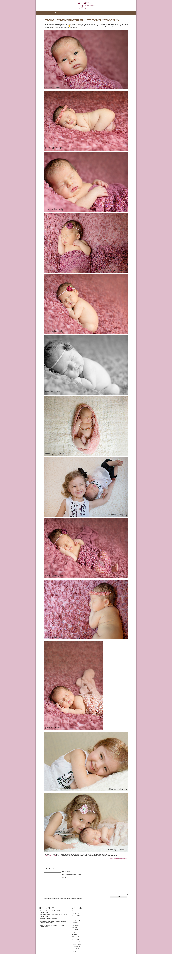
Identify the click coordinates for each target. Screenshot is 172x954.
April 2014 (75, 932)
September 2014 (76, 922)
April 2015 (75, 911)
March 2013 (75, 949)
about (75, 13)
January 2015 (76, 915)
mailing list (82, 13)
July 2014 (75, 927)
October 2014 (76, 920)
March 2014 (75, 934)
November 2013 (76, 944)
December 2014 (76, 918)
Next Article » (124, 858)
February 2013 (76, 951)
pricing (69, 13)
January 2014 (76, 939)
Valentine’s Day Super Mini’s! (48, 918)
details (62, 13)
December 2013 (76, 942)
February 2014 (76, 937)
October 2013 (76, 946)
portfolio (55, 13)
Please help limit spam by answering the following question (63, 898)
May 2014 (75, 930)
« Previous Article (113, 858)
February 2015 (76, 913)
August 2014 (75, 925)
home (40, 13)
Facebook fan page (50, 855)
